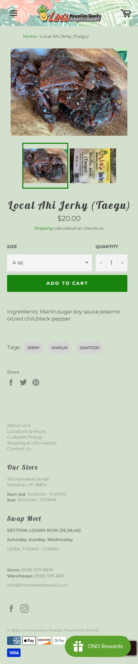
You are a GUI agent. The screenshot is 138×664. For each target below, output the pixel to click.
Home (29, 36)
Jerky (33, 347)
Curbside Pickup (24, 437)
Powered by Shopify (81, 630)
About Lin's (19, 425)
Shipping (43, 228)
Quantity (107, 246)
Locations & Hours (26, 431)
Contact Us (19, 448)
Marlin (60, 347)
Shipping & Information (32, 443)
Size (12, 246)
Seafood (89, 347)
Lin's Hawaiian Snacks (42, 630)
